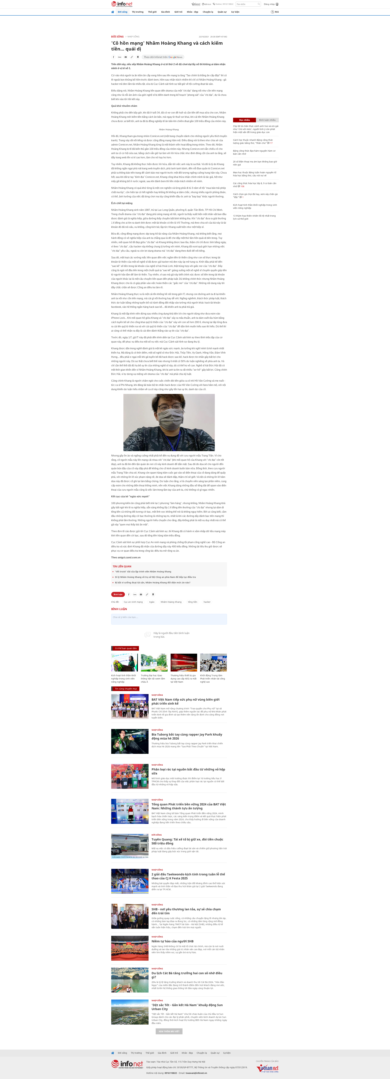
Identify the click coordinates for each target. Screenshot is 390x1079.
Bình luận (118, 594)
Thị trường (138, 11)
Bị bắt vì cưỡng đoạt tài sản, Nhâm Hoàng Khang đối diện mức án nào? (152, 582)
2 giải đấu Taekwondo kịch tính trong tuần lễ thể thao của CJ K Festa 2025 (188, 876)
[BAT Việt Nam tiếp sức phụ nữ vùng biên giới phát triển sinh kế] (130, 706)
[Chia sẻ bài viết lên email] (125, 57)
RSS (277, 11)
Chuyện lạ (208, 11)
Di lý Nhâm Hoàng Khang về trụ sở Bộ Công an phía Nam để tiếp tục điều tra (155, 577)
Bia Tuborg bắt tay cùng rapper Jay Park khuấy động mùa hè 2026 (187, 736)
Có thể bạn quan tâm (126, 648)
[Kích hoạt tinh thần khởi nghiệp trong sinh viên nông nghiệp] (124, 662)
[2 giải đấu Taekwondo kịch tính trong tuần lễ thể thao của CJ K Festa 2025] (130, 881)
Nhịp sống (133, 36)
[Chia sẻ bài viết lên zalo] (119, 57)
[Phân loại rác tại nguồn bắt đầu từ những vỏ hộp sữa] (130, 776)
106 (242, 186)
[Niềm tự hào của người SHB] (130, 948)
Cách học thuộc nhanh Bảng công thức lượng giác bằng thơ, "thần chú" (253, 141)
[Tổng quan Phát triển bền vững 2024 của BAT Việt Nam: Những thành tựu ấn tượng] (130, 811)
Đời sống (122, 11)
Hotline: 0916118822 (224, 4)
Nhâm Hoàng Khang (171, 601)
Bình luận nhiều (267, 119)
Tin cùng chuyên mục (126, 688)
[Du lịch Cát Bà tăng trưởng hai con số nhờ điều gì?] (130, 980)
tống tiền (192, 601)
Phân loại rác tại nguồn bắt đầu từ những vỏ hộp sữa (188, 771)
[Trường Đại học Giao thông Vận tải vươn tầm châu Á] (154, 662)
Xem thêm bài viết (169, 1031)
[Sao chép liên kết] (131, 57)
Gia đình (165, 11)
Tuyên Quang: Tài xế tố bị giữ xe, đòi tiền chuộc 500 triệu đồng (187, 841)
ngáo (151, 601)
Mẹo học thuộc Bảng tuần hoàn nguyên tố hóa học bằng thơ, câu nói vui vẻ (254, 174)
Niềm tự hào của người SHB (172, 941)
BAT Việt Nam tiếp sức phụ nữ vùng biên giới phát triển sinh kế (186, 701)
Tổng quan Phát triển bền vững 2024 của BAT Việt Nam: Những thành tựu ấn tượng (189, 806)
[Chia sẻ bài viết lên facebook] (113, 57)
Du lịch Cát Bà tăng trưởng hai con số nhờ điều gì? (187, 975)
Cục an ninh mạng (133, 601)
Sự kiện (235, 11)
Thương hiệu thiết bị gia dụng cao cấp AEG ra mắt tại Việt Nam (184, 678)
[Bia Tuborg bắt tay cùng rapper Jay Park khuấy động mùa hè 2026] (130, 741)
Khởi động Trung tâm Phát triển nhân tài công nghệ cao (212, 678)
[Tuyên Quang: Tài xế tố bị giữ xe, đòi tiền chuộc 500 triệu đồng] (130, 846)
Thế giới (152, 11)
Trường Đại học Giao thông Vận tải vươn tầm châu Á (153, 678)
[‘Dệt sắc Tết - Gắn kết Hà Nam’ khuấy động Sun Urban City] (130, 1012)
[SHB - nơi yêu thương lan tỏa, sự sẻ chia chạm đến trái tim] (130, 916)
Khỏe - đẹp (192, 11)
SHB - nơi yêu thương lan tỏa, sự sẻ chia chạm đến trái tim (186, 911)
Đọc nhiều (244, 119)
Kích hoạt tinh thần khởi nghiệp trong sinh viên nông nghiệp (123, 678)
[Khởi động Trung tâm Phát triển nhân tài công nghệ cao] (213, 662)
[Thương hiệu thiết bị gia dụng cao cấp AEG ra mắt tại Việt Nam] (184, 662)
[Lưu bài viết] (138, 57)
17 (271, 143)
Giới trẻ (178, 11)
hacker (207, 601)
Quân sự (222, 11)
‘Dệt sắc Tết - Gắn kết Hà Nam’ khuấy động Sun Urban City (187, 1007)
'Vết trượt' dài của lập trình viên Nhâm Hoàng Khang (143, 571)
